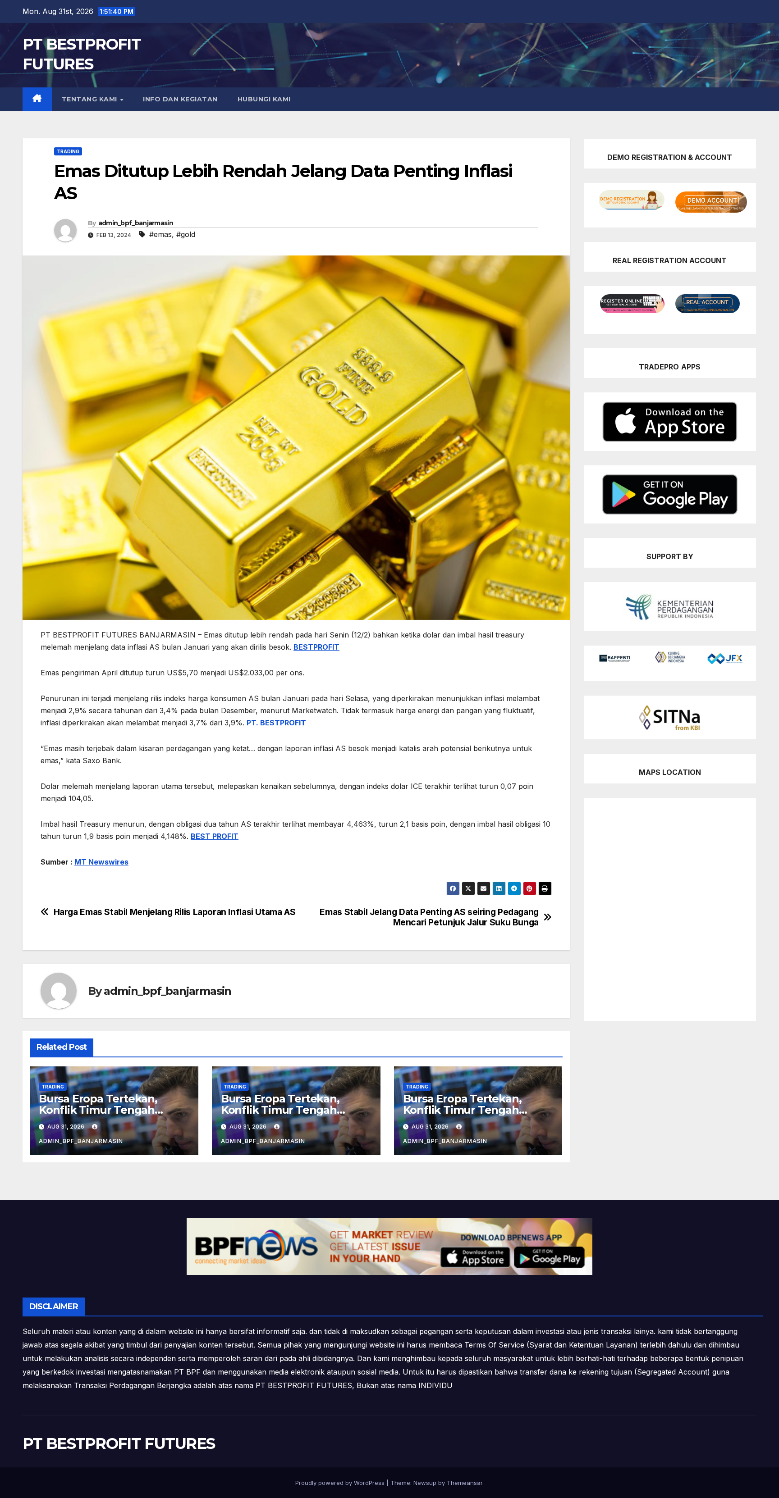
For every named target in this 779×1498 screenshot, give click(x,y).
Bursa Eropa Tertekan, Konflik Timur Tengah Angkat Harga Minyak (98, 1110)
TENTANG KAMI (90, 99)
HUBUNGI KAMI (264, 99)
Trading (68, 151)
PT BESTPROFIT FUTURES (119, 1443)
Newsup (424, 1482)
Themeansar (464, 1482)
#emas (160, 234)
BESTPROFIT (316, 646)
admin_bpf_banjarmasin (135, 223)
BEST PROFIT (214, 836)
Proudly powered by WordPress (340, 1482)
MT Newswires (101, 861)
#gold (185, 234)
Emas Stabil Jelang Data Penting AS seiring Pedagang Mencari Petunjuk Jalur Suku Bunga (429, 917)
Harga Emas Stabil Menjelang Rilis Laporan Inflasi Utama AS (175, 912)
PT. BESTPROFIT (276, 722)
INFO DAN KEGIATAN (180, 99)
